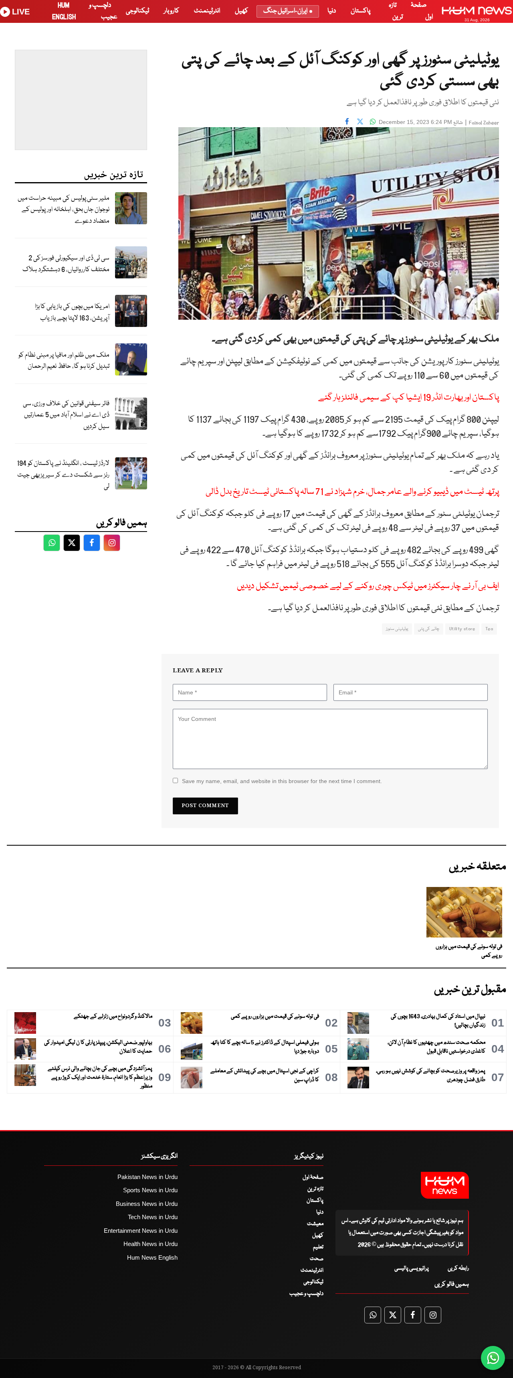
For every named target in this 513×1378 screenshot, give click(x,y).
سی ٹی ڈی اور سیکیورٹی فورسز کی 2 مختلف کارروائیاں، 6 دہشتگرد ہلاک (65, 264)
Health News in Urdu (150, 1243)
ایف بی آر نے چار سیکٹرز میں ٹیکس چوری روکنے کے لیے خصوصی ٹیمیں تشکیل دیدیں (368, 586)
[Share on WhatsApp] (373, 121)
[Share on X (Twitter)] (360, 121)
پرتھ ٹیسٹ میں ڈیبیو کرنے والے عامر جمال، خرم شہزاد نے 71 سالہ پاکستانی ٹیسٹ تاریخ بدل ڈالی (352, 492)
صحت (316, 1258)
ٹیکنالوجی (137, 11)
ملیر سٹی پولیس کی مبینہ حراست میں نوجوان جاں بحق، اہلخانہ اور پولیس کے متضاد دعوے (63, 209)
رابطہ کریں (458, 1268)
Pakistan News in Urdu (147, 1176)
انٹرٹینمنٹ (207, 11)
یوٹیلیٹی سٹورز (397, 628)
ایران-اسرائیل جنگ (285, 11)
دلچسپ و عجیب (306, 1293)
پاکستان (360, 11)
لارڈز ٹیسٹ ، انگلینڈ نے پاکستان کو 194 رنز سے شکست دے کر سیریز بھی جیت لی (63, 475)
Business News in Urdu (147, 1203)
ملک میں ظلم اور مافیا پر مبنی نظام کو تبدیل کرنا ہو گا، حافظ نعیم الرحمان (63, 361)
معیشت (315, 1224)
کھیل (241, 11)
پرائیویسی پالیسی (411, 1268)
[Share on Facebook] (347, 121)
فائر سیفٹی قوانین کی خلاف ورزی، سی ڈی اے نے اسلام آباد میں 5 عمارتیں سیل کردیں (66, 415)
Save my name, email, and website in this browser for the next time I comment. (282, 781)
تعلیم (318, 1247)
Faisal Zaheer (484, 123)
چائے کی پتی (428, 628)
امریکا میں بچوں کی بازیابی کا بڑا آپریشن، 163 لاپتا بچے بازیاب (72, 312)
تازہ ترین (315, 1189)
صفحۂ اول (313, 1177)
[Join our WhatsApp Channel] (493, 1358)
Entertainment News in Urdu (141, 1230)
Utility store (462, 628)
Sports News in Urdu (150, 1190)
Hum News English (152, 1257)
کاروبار (171, 11)
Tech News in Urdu (153, 1217)
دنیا (331, 11)
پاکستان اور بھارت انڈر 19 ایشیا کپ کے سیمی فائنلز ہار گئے (408, 397)
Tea (489, 628)
